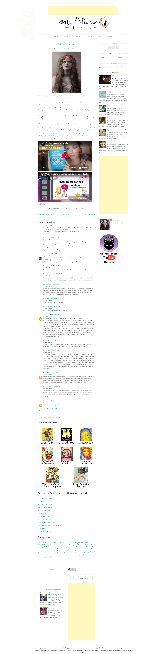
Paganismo (79, 543)
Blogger (102, 647)
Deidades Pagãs (90, 547)
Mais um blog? (52, 594)
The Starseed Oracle (44, 516)
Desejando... (69, 208)
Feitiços (78, 36)
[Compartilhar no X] (42, 204)
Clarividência (66, 551)
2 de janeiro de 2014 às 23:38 (51, 284)
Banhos (67, 553)
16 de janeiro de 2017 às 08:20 (51, 401)
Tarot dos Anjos (43, 528)
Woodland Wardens (44, 513)
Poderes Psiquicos (56, 549)
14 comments (75, 48)
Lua (54, 547)
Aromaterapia (62, 553)
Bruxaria (48, 543)
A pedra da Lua (111, 142)
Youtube (109, 36)
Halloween (83, 551)
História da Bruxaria (44, 549)
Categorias (67, 36)
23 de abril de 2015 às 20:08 (51, 314)
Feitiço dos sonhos (67, 44)
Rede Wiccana (91, 549)
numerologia (66, 557)
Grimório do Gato (46, 593)
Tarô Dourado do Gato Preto (46, 522)
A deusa (61, 543)
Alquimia (56, 553)
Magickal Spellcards (44, 510)
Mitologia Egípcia (86, 553)
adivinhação (59, 551)
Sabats (50, 547)
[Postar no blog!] (41, 204)
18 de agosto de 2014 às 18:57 (51, 306)
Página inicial (67, 214)
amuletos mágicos (91, 555)
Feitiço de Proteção (51, 545)
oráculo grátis (67, 549)
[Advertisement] (83, 10)
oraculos (40, 551)
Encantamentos (51, 551)
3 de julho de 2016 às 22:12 (51, 372)
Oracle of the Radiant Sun (45, 507)
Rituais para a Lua (43, 553)
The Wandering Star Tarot (46, 498)
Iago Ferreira (47, 256)
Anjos (82, 545)
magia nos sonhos (78, 208)
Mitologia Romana (46, 555)
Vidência (51, 553)
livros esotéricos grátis (58, 557)
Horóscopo (79, 553)
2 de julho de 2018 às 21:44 (51, 409)
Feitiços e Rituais (63, 545)
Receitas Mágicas (90, 545)
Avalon (109, 106)
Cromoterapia (73, 553)
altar (86, 555)
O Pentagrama (54, 555)
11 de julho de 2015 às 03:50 (51, 340)
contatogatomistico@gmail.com (115, 67)
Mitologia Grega (90, 551)
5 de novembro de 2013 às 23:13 (52, 274)
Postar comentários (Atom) (51, 418)
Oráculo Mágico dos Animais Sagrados (49, 525)
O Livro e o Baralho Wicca (45, 531)
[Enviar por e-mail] (39, 204)
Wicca (41, 542)
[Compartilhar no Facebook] (44, 204)
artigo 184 (73, 578)
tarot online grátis (79, 547)
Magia (54, 543)
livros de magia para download (45, 557)
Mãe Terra (70, 543)
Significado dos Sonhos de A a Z (116, 130)
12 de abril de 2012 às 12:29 (51, 238)
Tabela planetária (80, 555)
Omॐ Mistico (44, 607)
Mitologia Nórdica (74, 545)
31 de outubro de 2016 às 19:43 (52, 387)
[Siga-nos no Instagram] (117, 47)
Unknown (46, 316)
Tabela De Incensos (70, 555)
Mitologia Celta (43, 547)
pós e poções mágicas (62, 547)
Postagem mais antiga (88, 214)
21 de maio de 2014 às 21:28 (51, 298)
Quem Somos (111, 118)
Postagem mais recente (45, 214)
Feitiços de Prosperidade (80, 549)
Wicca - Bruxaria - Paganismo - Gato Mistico (82, 647)
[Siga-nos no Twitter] (113, 47)
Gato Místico (61, 48)
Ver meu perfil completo (117, 223)
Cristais (45, 551)
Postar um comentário (45, 411)
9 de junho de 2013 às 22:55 (51, 266)
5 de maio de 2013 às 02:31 (50, 254)
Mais (99, 36)
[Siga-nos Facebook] (110, 47)
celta (71, 547)
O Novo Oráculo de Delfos (46, 519)
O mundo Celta (62, 555)
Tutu (44, 403)
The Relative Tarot (43, 501)
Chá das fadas (111, 92)
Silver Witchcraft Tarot (45, 504)
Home (56, 36)
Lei (90, 578)
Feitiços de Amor (75, 551)
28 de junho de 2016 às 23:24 (51, 350)
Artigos (89, 36)
